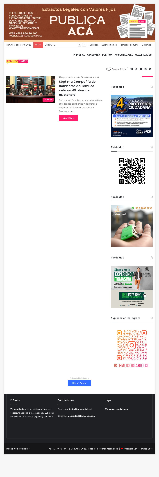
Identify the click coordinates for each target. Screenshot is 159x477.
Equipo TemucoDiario (70, 77)
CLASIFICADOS (143, 54)
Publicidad (93, 45)
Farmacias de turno (129, 45)
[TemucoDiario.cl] (17, 62)
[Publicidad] (79, 22)
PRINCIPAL (79, 54)
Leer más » (68, 118)
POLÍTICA (107, 54)
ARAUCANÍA (93, 54)
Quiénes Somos (109, 45)
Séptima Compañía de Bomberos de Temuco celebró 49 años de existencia (77, 88)
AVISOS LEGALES (124, 54)
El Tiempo (146, 45)
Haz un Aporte (79, 383)
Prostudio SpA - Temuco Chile (138, 448)
